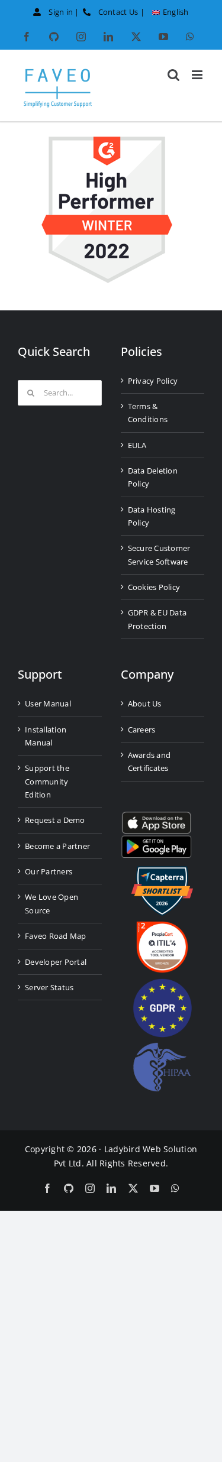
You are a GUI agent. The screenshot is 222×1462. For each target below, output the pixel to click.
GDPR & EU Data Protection (157, 619)
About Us (145, 703)
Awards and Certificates (149, 761)
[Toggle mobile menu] (198, 75)
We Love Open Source (51, 903)
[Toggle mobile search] (173, 75)
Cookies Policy (154, 587)
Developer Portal (55, 962)
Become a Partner (57, 846)
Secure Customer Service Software (159, 554)
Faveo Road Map (55, 936)
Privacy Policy (153, 380)
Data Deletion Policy (153, 477)
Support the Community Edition (47, 781)
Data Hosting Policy (152, 516)
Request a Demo (55, 820)
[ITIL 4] (162, 926)
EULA (137, 445)
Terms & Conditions (148, 412)
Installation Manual (45, 736)
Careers (142, 729)
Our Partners (48, 871)
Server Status (49, 987)
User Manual (48, 703)
